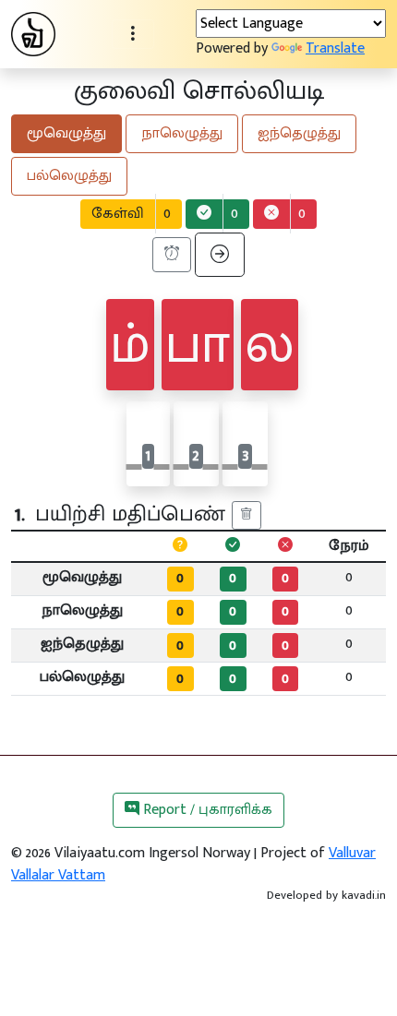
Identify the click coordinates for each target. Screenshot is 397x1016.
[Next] (220, 255)
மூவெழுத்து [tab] (66, 133)
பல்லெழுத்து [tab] (69, 175)
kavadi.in (364, 895)
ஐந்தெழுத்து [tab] (299, 133)
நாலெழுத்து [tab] (182, 133)
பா (197, 344)
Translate (335, 48)
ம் (130, 344)
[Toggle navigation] (133, 34)
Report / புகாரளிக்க (205, 809)
